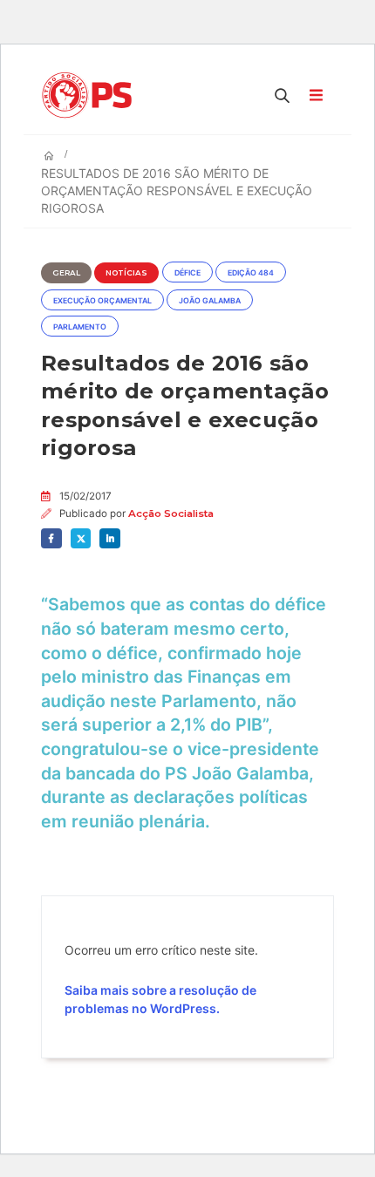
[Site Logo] (91, 95)
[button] (282, 95)
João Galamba (210, 300)
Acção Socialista (171, 513)
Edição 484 (251, 273)
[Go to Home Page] (48, 156)
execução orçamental (102, 300)
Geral (66, 273)
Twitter (81, 538)
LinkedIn (109, 538)
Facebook (51, 538)
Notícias (126, 273)
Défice (187, 273)
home (15, 9)
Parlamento (79, 327)
